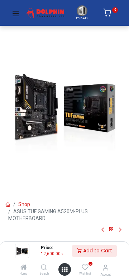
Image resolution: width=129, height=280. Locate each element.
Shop (24, 204)
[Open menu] (64, 269)
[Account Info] (105, 267)
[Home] (23, 268)
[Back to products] (111, 229)
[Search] (43, 268)
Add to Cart (97, 250)
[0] (110, 14)
